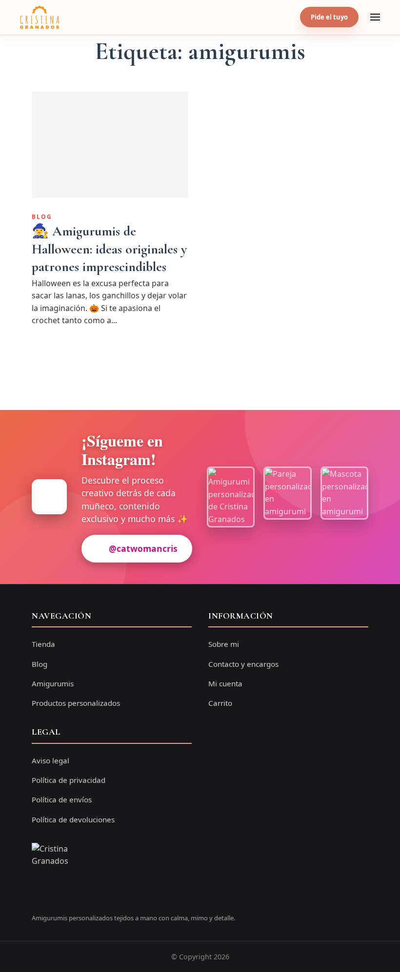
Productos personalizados (76, 703)
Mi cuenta (225, 683)
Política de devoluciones (73, 819)
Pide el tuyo (329, 17)
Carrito (220, 703)
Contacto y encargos (243, 664)
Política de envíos (62, 799)
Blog (42, 217)
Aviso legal (50, 760)
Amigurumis (53, 683)
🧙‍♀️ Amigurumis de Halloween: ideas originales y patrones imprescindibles (109, 249)
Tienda (43, 644)
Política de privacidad (68, 780)
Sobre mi (223, 644)
